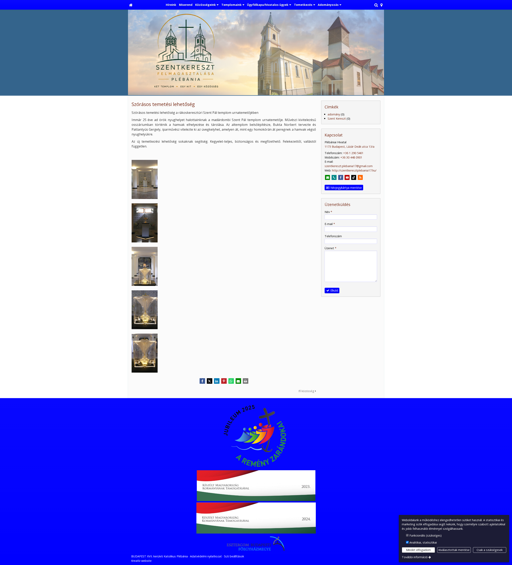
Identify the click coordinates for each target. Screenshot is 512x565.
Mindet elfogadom (418, 550)
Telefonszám (333, 236)
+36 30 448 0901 (351, 157)
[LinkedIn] (216, 381)
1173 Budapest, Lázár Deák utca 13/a (349, 146)
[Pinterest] (224, 381)
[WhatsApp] (231, 381)
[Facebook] (202, 381)
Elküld (334, 290)
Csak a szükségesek (490, 550)
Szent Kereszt (337, 118)
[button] (381, 5)
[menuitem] (131, 5)
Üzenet (330, 248)
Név (328, 212)
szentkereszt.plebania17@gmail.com (349, 166)
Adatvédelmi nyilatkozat (206, 556)
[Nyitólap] (131, 5)
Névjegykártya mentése (346, 188)
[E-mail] (238, 381)
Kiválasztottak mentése (454, 550)
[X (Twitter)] (209, 381)
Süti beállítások (234, 556)
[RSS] (360, 178)
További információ (415, 557)
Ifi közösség (306, 391)
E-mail (330, 224)
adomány (334, 114)
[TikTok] (354, 178)
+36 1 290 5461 (353, 153)
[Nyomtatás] (245, 381)
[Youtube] (347, 178)
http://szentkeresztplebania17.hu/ (354, 170)
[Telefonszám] (334, 178)
